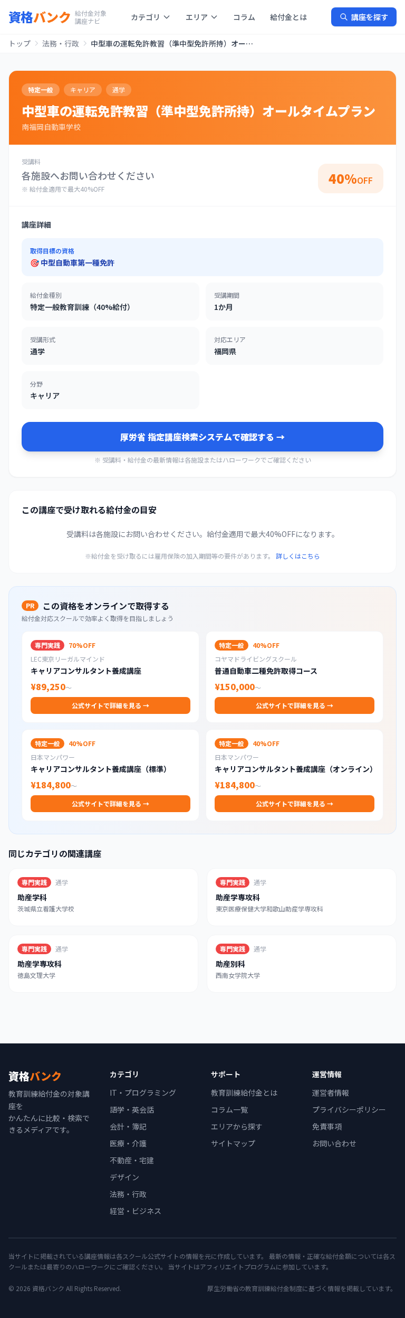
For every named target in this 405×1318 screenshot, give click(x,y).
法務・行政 (60, 43)
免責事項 (327, 1126)
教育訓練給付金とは (244, 1092)
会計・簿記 (128, 1126)
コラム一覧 (229, 1109)
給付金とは (288, 17)
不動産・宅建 (132, 1160)
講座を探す (369, 17)
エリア (197, 17)
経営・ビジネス (135, 1211)
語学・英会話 (132, 1109)
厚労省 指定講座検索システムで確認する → (202, 436)
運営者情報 (330, 1092)
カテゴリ (145, 17)
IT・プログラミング (143, 1092)
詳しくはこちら (298, 555)
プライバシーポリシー (349, 1109)
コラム (244, 17)
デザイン (124, 1177)
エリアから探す (237, 1126)
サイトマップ (233, 1143)
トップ (19, 43)
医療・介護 (128, 1143)
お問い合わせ (334, 1143)
